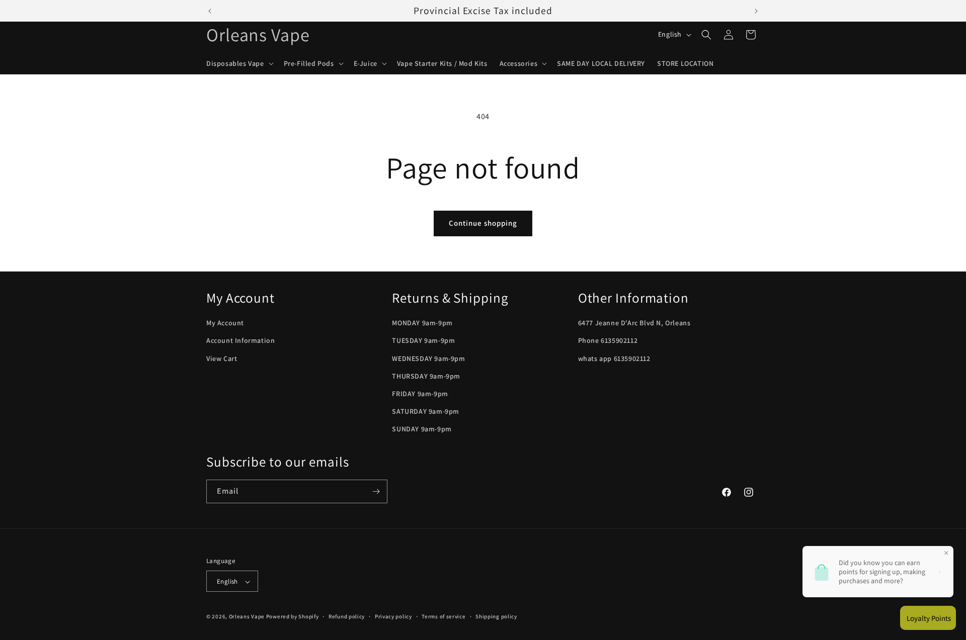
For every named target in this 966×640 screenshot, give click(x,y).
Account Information (240, 340)
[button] (239, 63)
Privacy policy (393, 616)
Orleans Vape (247, 616)
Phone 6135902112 (608, 340)
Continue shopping (483, 223)
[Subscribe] (376, 491)
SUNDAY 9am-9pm (421, 429)
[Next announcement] (756, 11)
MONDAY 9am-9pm (422, 322)
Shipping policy (496, 616)
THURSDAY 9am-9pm (426, 376)
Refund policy (347, 616)
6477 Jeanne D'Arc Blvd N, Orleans (634, 322)
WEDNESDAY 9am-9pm (428, 358)
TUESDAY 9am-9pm (423, 340)
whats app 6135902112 (614, 358)
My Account (225, 322)
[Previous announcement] (210, 11)
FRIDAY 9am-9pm (420, 393)
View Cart (221, 358)
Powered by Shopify (292, 616)
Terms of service (443, 616)
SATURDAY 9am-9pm (425, 411)
